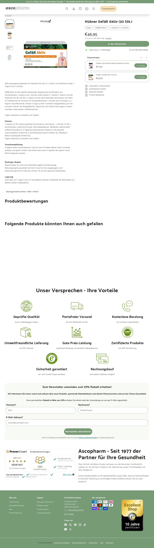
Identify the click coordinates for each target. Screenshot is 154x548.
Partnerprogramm (15, 513)
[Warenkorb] (87, 8)
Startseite (8, 16)
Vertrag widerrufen (44, 513)
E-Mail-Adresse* (14, 417)
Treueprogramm (43, 509)
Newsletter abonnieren (78, 431)
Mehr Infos (67, 474)
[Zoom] (45, 48)
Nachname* (84, 404)
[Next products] (146, 57)
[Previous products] (141, 57)
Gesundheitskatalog (16, 505)
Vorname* (11, 404)
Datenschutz (93, 543)
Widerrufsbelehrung (79, 543)
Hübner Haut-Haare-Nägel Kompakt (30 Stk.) (112, 63)
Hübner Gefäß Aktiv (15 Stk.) (106, 75)
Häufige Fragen (42, 505)
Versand (108, 38)
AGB (101, 543)
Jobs (10, 509)
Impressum (109, 543)
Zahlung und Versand (45, 502)
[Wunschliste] (80, 9)
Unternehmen (14, 502)
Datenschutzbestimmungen (87, 437)
